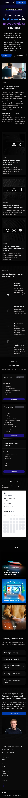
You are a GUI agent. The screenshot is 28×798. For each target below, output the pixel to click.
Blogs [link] (3, 766)
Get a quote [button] (14, 399)
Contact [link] (4, 764)
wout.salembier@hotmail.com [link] (13, 747)
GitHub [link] (4, 778)
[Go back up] (3, 785)
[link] (7, 2)
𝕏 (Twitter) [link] (5, 776)
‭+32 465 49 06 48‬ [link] (9, 750)
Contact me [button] (20, 2)
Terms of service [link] (6, 795)
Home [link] (3, 760)
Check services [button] (19, 55)
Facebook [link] (5, 780)
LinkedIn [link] (4, 774)
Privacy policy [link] (17, 795)
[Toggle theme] (13, 2)
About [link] (3, 762)
